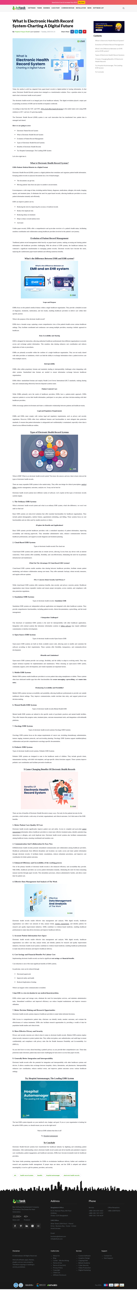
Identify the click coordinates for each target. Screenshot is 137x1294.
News (89, 8)
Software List (98, 8)
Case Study (55, 8)
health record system (26, 1175)
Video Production (83, 1268)
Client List (55, 1272)
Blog (53, 1258)
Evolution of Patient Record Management (109, 44)
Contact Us (106, 1256)
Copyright (55, 1270)
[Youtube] (38, 1225)
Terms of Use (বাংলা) (58, 1265)
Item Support (107, 1258)
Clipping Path (82, 1260)
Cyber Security (82, 1265)
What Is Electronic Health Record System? (109, 40)
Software (32, 8)
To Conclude (49, 1143)
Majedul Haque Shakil (22, 32)
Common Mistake (67, 8)
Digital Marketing (83, 1270)
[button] (123, 8)
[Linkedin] (26, 1225)
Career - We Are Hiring (60, 1260)
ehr (15, 1175)
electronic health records (71, 1175)
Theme (39, 8)
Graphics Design (83, 1258)
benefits (39, 1175)
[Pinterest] (20, 1225)
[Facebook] (15, 1225)
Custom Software (83, 1256)
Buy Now (81, 2)
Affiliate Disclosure (58, 1275)
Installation (81, 8)
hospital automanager (53, 1175)
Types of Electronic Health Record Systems (109, 55)
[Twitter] (32, 1225)
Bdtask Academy (83, 1263)
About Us (55, 1256)
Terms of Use (56, 1263)
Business (46, 8)
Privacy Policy (57, 1268)
